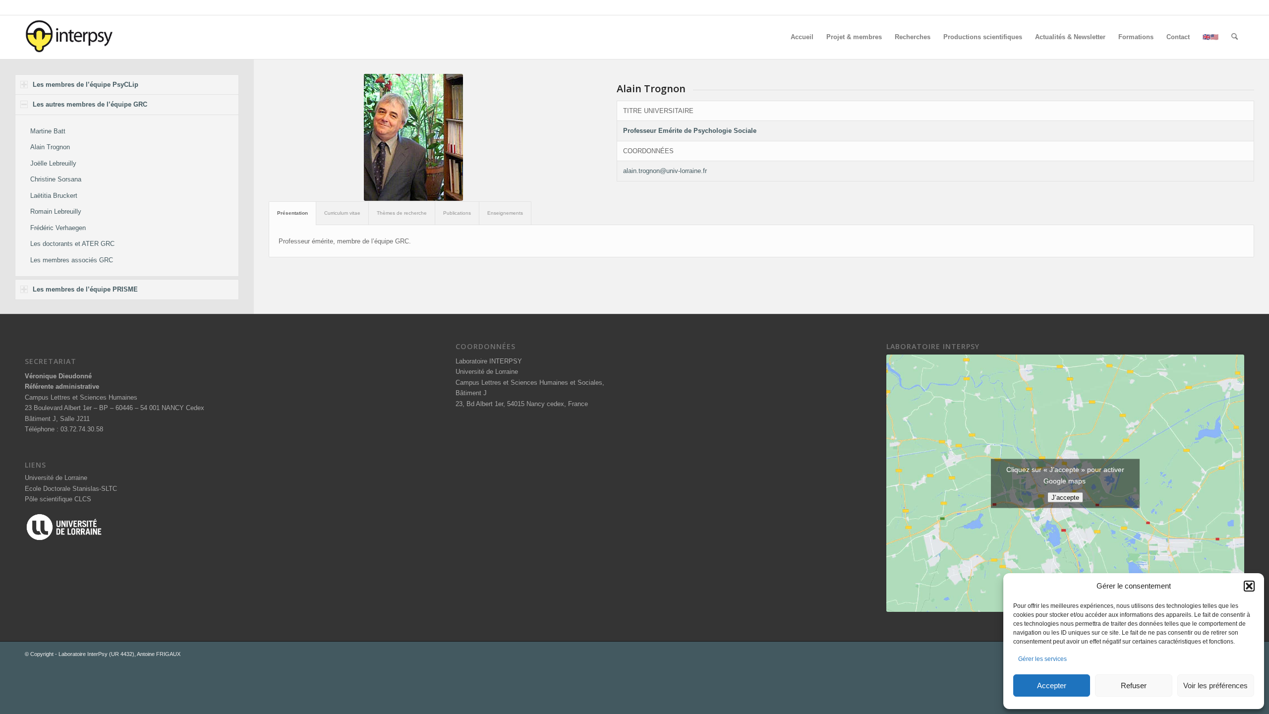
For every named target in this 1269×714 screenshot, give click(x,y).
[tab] (127, 84)
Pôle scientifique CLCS (58, 499)
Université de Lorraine (56, 477)
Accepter (1051, 685)
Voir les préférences (1215, 685)
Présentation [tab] (292, 213)
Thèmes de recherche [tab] (402, 213)
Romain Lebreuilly (55, 211)
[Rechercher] (1234, 37)
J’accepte (1065, 497)
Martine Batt (47, 131)
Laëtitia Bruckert (53, 195)
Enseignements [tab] (505, 213)
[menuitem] (802, 37)
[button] (1249, 586)
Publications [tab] (457, 213)
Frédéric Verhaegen (58, 228)
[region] (127, 196)
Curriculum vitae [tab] (342, 213)
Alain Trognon (50, 147)
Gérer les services (1042, 658)
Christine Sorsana (55, 179)
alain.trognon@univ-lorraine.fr (665, 171)
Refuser (1134, 685)
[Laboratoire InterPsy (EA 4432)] (69, 37)
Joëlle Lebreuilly (53, 163)
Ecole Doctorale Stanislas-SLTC (71, 488)
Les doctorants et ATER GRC (72, 243)
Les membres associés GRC (71, 260)
